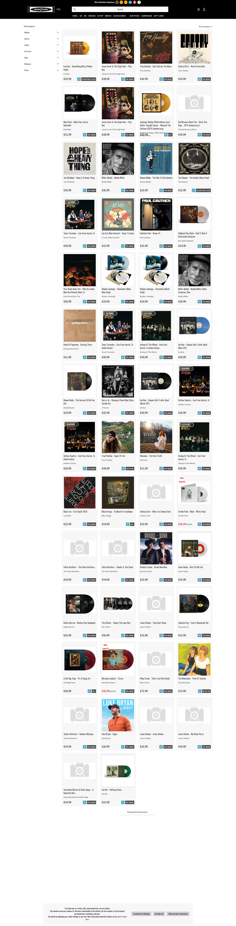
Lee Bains (67, 515)
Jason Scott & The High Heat (113, 74)
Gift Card (159, 15)
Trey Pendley (107, 460)
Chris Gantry (183, 70)
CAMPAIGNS (146, 15)
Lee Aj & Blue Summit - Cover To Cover (118, 233)
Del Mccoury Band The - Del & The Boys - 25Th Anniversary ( (192, 123)
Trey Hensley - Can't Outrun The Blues (156, 66)
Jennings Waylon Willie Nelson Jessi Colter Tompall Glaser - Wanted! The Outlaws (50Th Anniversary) (155, 125)
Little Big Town (69, 682)
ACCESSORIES (119, 15)
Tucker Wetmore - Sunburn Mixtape (78, 734)
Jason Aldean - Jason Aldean (151, 734)
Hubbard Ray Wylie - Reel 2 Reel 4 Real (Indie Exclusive (192, 235)
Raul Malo (67, 129)
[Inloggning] (204, 9)
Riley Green (144, 682)
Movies (92, 15)
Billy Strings (106, 515)
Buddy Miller (107, 182)
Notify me (130, 468)
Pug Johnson (183, 627)
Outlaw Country (184, 404)
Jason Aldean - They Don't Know (153, 622)
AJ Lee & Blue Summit (110, 237)
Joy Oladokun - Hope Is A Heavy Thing (79, 177)
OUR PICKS (134, 15)
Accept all (159, 914)
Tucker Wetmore (70, 738)
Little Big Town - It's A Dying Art (77, 678)
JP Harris (105, 407)
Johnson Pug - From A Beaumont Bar (193, 622)
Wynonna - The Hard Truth (151, 456)
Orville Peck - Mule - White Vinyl (192, 511)
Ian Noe (181, 352)
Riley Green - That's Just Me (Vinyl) (154, 678)
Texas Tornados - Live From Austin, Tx (79, 233)
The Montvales (184, 682)
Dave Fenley (183, 571)
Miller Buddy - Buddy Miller (113, 177)
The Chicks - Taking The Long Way (116, 622)
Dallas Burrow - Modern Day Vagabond (79, 622)
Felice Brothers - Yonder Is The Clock (117, 567)
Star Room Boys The (72, 296)
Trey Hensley (145, 70)
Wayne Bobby (145, 182)
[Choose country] (198, 9)
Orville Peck (183, 515)
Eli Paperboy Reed (71, 349)
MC (85, 15)
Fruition (67, 74)
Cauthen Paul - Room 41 (150, 233)
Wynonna (143, 460)
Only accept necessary (178, 914)
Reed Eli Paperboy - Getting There (78, 344)
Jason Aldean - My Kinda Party (190, 734)
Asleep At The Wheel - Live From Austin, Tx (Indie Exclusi (153, 346)
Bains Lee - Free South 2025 (75, 511)
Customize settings (141, 914)
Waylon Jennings (108, 296)
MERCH (108, 15)
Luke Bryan (106, 738)
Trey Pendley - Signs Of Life (113, 456)
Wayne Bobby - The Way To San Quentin (156, 177)
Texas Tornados (70, 237)
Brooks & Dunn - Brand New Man (153, 567)
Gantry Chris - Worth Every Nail (191, 66)
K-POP (100, 15)
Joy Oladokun (69, 182)
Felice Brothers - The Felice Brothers (79, 567)
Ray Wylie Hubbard (185, 241)
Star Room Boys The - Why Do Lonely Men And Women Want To (79, 290)
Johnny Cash (145, 515)
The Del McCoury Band (187, 129)
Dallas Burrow (69, 627)
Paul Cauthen (145, 237)
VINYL (75, 15)
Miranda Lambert (108, 682)
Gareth (104, 794)
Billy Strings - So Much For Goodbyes (117, 511)
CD (81, 15)
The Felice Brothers (71, 571)
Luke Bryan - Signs (109, 734)
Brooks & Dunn (146, 571)
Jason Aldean (145, 627)
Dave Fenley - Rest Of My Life (190, 567)
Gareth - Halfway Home (111, 789)
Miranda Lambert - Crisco (112, 678)
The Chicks (106, 627)
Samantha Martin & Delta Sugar (76, 797)
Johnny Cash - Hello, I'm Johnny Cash (155, 511)
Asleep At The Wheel (148, 352)
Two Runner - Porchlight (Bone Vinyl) (193, 177)
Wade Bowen (69, 407)
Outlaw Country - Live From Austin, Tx (193, 400)
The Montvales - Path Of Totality (192, 678)
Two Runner (183, 182)
